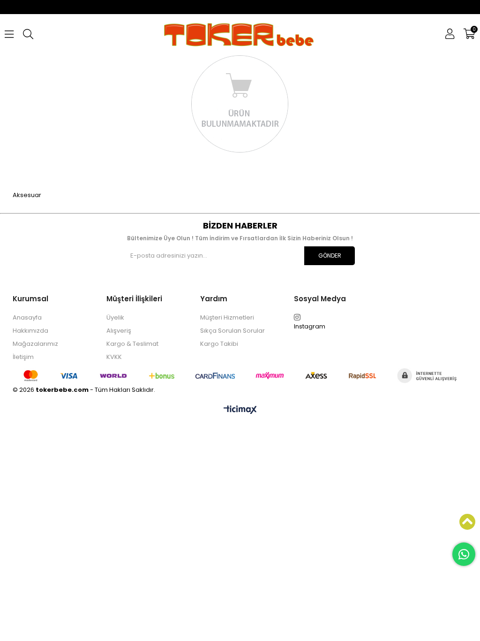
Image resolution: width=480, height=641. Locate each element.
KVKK (114, 356)
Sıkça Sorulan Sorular (232, 330)
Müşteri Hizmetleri (227, 317)
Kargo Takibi (219, 343)
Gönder (329, 255)
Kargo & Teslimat (132, 343)
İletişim (23, 356)
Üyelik (115, 317)
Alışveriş (118, 330)
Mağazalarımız (35, 343)
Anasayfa (27, 317)
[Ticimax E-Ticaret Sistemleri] (240, 410)
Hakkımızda (30, 330)
